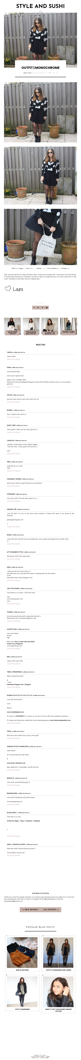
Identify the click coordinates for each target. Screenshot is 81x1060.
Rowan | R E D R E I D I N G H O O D (19, 695)
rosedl (10, 410)
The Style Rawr (13, 588)
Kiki (8, 657)
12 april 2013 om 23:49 (21, 778)
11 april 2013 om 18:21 (17, 462)
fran (9, 367)
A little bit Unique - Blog (15, 821)
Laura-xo (10, 440)
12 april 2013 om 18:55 (18, 731)
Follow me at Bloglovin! (15, 644)
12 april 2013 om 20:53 (35, 746)
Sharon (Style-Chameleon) (17, 746)
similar (34, 268)
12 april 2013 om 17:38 (23, 629)
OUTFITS (40, 303)
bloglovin (28, 684)
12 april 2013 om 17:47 (16, 657)
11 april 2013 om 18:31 (21, 494)
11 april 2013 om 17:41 (19, 410)
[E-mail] (47, 307)
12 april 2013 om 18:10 (39, 695)
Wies (8, 462)
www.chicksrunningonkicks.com (60, 720)
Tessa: (9, 731)
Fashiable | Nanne (14, 479)
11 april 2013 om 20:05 (23, 509)
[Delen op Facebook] (34, 307)
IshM (9, 567)
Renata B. (10, 778)
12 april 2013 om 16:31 (19, 612)
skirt (25, 268)
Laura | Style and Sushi (39, 73)
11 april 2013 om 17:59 (21, 440)
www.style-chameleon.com (16, 763)
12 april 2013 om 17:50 (28, 672)
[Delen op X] (38, 307)
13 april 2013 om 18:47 (32, 844)
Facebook (29, 821)
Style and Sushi (40, 6)
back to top (40, 1055)
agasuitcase (12, 629)
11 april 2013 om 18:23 (28, 479)
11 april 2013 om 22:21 (17, 567)
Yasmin (10, 612)
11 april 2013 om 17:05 (19, 352)
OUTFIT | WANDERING (22, 1009)
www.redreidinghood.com (15, 712)
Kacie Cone (11, 425)
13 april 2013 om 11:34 (23, 812)
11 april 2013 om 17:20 (18, 395)
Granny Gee (11, 509)
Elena (9, 535)
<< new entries (30, 910)
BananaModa (12, 793)
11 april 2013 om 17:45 (22, 425)
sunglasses (44, 268)
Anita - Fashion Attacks (16, 844)
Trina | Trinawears (14, 672)
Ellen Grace (12, 812)
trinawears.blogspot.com (15, 684)
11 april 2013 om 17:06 (17, 367)
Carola (10, 352)
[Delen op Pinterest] (42, 307)
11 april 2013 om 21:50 (30, 552)
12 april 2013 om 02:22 (26, 588)
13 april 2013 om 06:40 (24, 793)
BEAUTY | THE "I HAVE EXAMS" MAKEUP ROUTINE (59, 1010)
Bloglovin (37, 821)
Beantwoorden (13, 359)
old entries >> (51, 910)
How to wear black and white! (24, 642)
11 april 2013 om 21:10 (18, 535)
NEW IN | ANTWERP (22, 970)
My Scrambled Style (15, 552)
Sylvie (9, 395)
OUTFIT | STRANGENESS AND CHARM (58, 970)
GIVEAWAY (20, 716)
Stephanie (11, 494)
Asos (60, 268)
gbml (47, 1057)
